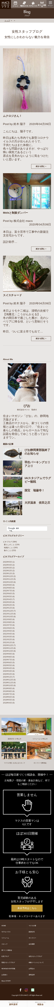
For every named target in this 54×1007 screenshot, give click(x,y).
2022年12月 (8, 576)
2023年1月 (7, 573)
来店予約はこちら (27, 908)
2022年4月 (7, 599)
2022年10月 (8, 582)
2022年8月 (7, 588)
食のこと (7, 550)
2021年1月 (7, 642)
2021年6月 (7, 628)
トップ (7, 21)
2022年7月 (7, 591)
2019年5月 (7, 700)
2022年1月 (7, 608)
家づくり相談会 (7, 950)
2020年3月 (7, 671)
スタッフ (5, 944)
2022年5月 (7, 596)
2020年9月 (7, 654)
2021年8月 (7, 622)
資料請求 (32, 975)
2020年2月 (7, 674)
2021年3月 (7, 637)
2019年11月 (8, 683)
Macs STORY (6, 981)
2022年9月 (7, 585)
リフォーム (5, 938)
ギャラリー (32, 938)
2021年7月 (7, 625)
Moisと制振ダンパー (15, 212)
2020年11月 (8, 648)
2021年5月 (7, 631)
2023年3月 (7, 568)
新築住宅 (32, 932)
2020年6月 (7, 663)
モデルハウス (6, 932)
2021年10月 (8, 617)
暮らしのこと (9, 545)
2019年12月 (8, 680)
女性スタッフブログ (35, 956)
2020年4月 (7, 668)
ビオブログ (7, 542)
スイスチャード (12, 295)
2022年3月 (7, 602)
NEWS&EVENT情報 (8, 968)
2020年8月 (7, 657)
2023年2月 (7, 571)
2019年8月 (7, 691)
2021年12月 (8, 611)
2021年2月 (7, 639)
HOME (4, 925)
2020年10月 (8, 651)
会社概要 (32, 944)
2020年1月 (7, 677)
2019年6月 (7, 697)
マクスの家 (32, 925)
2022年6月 (7, 593)
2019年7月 (7, 694)
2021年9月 (7, 619)
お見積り (5, 975)
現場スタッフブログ (8, 962)
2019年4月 (7, 703)
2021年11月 (8, 614)
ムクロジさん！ (12, 115)
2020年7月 (7, 660)
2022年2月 (7, 605)
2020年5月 (7, 665)
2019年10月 (8, 685)
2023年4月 (7, 565)
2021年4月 (7, 634)
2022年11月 (8, 579)
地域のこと (8, 548)
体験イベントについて (36, 962)
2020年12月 (8, 645)
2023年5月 (7, 562)
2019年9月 (7, 688)
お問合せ (32, 968)
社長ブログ (5, 956)
